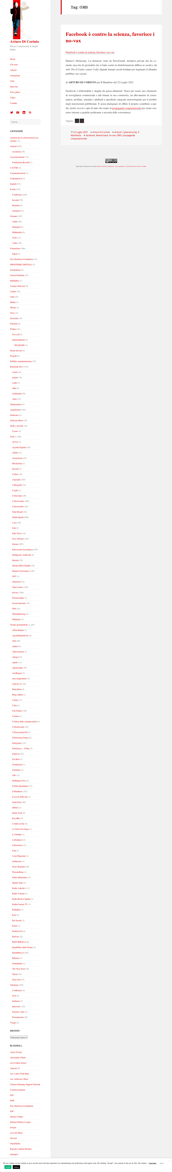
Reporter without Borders (21, 1148)
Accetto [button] (8, 1167)
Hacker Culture (16, 1116)
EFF (12, 1095)
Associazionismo (17, 157)
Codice (15, 474)
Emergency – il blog (20, 748)
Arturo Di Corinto (24, 41)
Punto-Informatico (20, 877)
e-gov (14, 522)
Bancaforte (16, 689)
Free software (18, 538)
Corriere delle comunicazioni (24, 721)
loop (14, 850)
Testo (14, 237)
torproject (14, 1154)
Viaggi (13, 1022)
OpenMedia (15, 1143)
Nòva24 (13, 1138)
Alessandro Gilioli (18, 1057)
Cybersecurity (18, 501)
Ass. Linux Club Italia (19, 1073)
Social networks (19, 603)
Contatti (13, 103)
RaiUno (15, 936)
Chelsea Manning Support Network (25, 1084)
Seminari (16, 210)
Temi (12, 436)
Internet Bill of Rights (21, 565)
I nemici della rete (17, 286)
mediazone (16, 861)
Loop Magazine (19, 855)
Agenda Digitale (19, 447)
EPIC (12, 1100)
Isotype (13, 1127)
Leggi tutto (152, 1163)
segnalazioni (15, 409)
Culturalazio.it (16, 178)
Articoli (13, 70)
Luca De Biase (16, 1132)
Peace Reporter (18, 866)
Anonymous (17, 458)
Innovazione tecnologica (22, 549)
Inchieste (16, 1001)
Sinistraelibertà (18, 339)
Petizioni (13, 323)
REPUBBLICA (19, 941)
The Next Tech (18, 968)
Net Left (15, 334)
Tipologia (14, 984)
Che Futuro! (17, 710)
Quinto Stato (17, 882)
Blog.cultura (17, 694)
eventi (14, 372)
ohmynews (17, 581)
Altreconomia (18, 651)
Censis (15, 431)
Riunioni (16, 205)
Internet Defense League (20, 1122)
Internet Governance (20, 570)
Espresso (16, 753)
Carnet (15, 699)
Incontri (15, 200)
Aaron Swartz (16, 1052)
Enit (14, 527)
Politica (13, 329)
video (14, 398)
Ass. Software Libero (19, 1079)
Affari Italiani (18, 630)
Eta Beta (15, 759)
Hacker (15, 544)
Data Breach (17, 511)
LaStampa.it (17, 839)
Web (14, 608)
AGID (15, 452)
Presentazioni (18, 1017)
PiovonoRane (18, 872)
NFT (14, 576)
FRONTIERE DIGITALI (21, 264)
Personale (14, 318)
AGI (14, 640)
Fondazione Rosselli (20, 162)
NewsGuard (102, 135)
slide (14, 388)
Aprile (15, 662)
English (13, 183)
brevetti (15, 468)
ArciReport (17, 673)
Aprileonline (17, 667)
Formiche (16, 769)
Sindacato (14, 415)
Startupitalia (17, 963)
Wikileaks (16, 619)
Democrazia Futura (20, 737)
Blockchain (17, 463)
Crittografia (17, 484)
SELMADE (19, 345)
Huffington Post (19, 780)
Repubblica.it (18, 952)
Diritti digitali (18, 517)
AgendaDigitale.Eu (20, 635)
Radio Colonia (18, 893)
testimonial (16, 393)
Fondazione (17, 764)
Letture (13, 291)
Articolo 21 (17, 683)
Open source (17, 587)
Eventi (12, 189)
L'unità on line (18, 823)
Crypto (15, 490)
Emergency (17, 743)
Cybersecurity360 (19, 732)
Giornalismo (15, 269)
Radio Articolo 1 (19, 888)
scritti (14, 382)
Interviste (14, 86)
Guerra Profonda (17, 275)
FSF (12, 1111)
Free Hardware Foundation (21, 259)
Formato (13, 216)
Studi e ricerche (16, 425)
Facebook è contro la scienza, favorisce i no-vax (110, 37)
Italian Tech (17, 812)
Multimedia (17, 232)
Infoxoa (15, 807)
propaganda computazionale (126, 108)
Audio (15, 221)
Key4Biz (16, 818)
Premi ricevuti (16, 350)
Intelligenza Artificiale (21, 554)
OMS (119, 135)
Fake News (17, 533)
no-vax (112, 135)
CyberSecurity (18, 726)
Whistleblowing (19, 613)
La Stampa (16, 834)
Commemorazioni (17, 173)
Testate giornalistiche (19, 624)
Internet (15, 560)
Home (12, 59)
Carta (14, 705)
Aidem (15, 646)
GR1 (14, 775)
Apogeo (15, 656)
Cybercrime (17, 495)
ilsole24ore (17, 802)
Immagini (16, 226)
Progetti (13, 355)
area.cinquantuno (19, 678)
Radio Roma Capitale (21, 898)
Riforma (15, 958)
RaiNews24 (17, 931)
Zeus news (16, 979)
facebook (90, 135)
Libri (12, 81)
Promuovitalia (18, 597)
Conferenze (17, 194)
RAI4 (14, 925)
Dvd (14, 995)
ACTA (15, 441)
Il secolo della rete (20, 796)
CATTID (14, 167)
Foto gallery (15, 92)
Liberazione (17, 845)
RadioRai (16, 909)
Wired (14, 974)
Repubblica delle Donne (22, 947)
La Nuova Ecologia (20, 829)
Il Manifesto (17, 791)
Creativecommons (17, 1089)
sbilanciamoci (16, 404)
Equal (14, 253)
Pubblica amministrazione (21, 361)
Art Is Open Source (18, 1062)
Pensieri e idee (18, 1011)
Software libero (16, 420)
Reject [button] (162, 1163)
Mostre (13, 307)
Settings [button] (16, 1167)
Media (12, 302)
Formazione (15, 75)
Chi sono (14, 64)
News (12, 312)
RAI (14, 915)
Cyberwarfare (18, 506)
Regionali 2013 (16, 366)
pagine (15, 377)
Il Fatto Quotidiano (20, 786)
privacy (15, 592)
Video (12, 97)
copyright (16, 479)
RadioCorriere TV (20, 904)
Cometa (15, 716)
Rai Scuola (17, 920)
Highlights (14, 280)
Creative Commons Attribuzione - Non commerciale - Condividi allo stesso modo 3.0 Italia (121, 166)
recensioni (16, 151)
